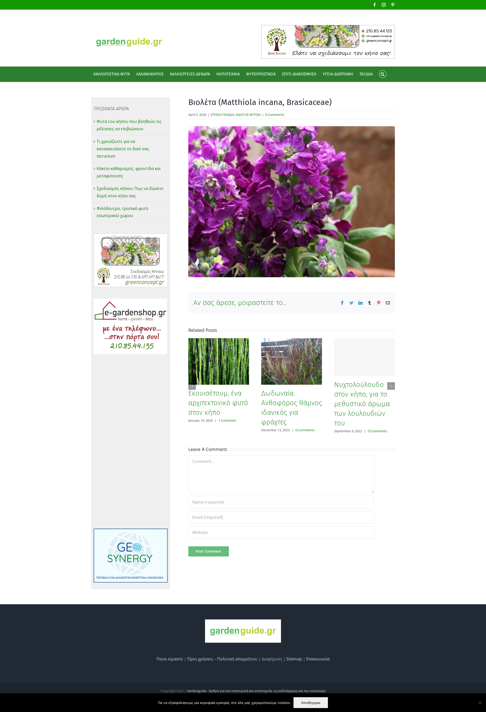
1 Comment (227, 420)
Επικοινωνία (318, 659)
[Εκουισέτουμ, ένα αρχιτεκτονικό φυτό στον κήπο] (218, 361)
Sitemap (294, 659)
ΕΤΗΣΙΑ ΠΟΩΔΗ (222, 114)
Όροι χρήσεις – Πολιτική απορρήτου (222, 659)
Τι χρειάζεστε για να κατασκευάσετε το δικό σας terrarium (123, 149)
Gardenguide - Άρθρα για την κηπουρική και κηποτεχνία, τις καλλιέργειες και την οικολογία (256, 690)
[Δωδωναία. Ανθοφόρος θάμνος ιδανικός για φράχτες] (291, 361)
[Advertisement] (131, 441)
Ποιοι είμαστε (169, 659)
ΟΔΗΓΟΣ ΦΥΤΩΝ (248, 114)
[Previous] (192, 386)
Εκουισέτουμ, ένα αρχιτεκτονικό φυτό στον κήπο (218, 403)
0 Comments (274, 114)
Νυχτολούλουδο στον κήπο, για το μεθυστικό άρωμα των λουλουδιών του (362, 403)
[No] (479, 702)
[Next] (391, 386)
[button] (382, 74)
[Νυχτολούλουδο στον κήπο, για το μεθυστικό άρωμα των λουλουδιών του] (364, 357)
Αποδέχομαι (310, 703)
